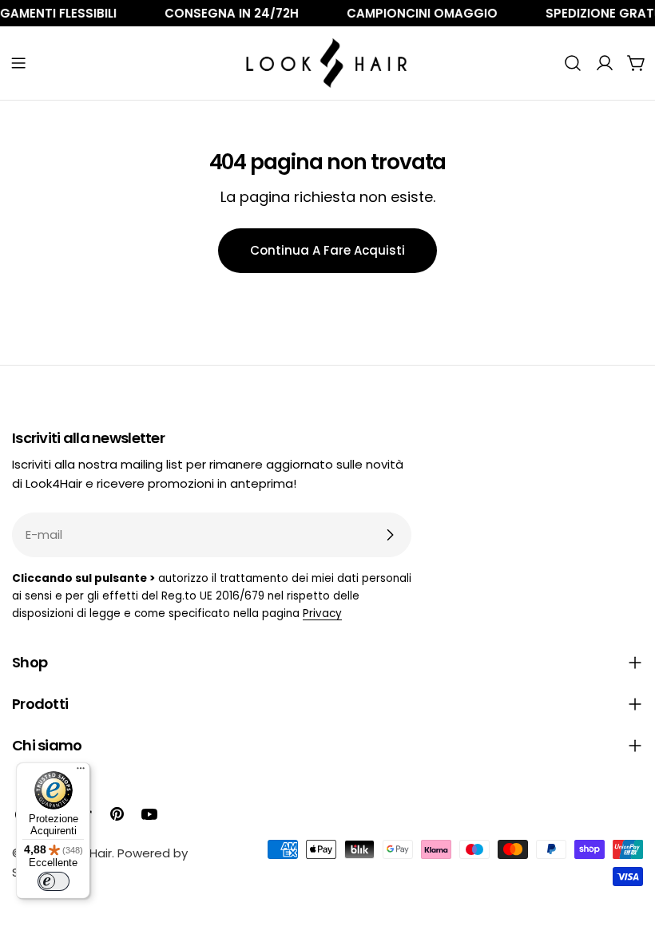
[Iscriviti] (390, 535)
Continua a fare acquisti (327, 250)
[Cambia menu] (18, 63)
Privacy (322, 613)
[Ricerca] (573, 63)
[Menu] (80, 772)
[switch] (53, 881)
